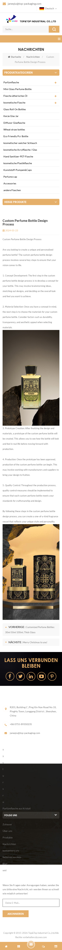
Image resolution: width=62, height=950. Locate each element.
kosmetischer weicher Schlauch (20, 142)
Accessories (9, 183)
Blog (5, 863)
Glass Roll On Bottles (14, 109)
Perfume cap (10, 176)
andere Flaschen (12, 190)
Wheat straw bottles (14, 129)
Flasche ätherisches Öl (15, 95)
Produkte (8, 837)
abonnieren (15, 913)
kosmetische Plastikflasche (17, 163)
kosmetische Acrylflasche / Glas (20, 149)
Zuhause (7, 824)
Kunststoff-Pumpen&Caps (17, 169)
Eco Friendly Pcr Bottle (15, 136)
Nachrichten (33, 56)
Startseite (16, 56)
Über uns (7, 830)
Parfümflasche (11, 82)
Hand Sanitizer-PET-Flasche (18, 156)
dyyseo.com (41, 937)
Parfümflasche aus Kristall (17, 808)
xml (5, 870)
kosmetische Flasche (14, 102)
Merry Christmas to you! (35, 642)
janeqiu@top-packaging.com (24, 3)
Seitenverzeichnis (12, 857)
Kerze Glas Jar (11, 116)
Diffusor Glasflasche (14, 122)
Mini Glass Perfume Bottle (17, 89)
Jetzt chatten (31, 944)
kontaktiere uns (11, 850)
